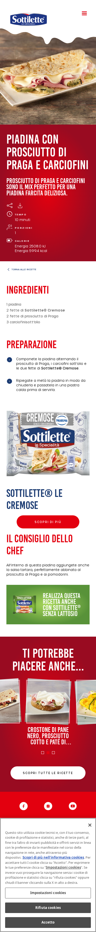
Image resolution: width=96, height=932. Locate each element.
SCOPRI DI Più (48, 522)
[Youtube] (73, 806)
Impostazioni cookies (48, 892)
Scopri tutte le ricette (48, 773)
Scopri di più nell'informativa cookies (53, 857)
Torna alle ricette (24, 269)
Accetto (48, 922)
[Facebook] (23, 806)
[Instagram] (48, 806)
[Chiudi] (89, 825)
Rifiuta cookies (48, 907)
